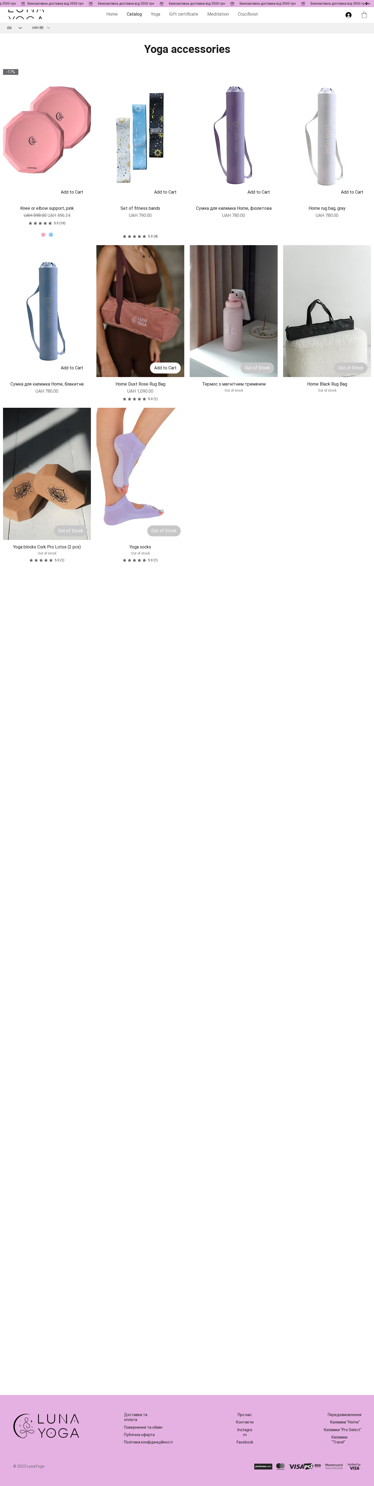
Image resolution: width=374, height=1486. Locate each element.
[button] (364, 15)
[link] (47, 223)
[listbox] (40, 28)
